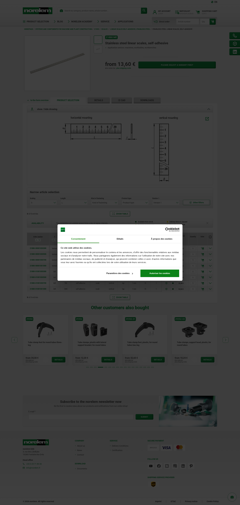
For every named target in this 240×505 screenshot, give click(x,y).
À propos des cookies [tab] (161, 239)
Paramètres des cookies (118, 273)
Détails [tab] (120, 239)
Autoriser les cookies (159, 273)
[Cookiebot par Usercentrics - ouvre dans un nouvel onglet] (167, 230)
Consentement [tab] (78, 239)
